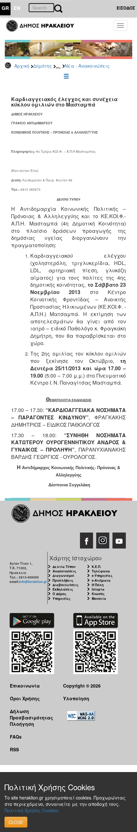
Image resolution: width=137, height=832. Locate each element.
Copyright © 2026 (82, 685)
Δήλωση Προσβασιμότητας (31, 714)
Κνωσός (98, 594)
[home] (44, 29)
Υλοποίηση (76, 698)
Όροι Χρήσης (25, 698)
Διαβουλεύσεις (65, 585)
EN (17, 7)
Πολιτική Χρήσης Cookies (31, 810)
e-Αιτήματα (101, 580)
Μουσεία (99, 598)
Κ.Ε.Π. (96, 566)
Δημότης (42, 66)
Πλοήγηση (22, 724)
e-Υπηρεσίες (102, 575)
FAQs (16, 736)
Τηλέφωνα (101, 571)
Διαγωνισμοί (63, 575)
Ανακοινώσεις (64, 571)
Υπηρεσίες (61, 598)
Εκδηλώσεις (63, 589)
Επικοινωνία (25, 685)
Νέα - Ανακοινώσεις (87, 66)
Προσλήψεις (63, 580)
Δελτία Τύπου (64, 566)
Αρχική (21, 66)
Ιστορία (98, 589)
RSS (14, 749)
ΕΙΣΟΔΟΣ (126, 8)
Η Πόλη (98, 585)
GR (5, 7)
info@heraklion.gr (33, 581)
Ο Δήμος (59, 594)
